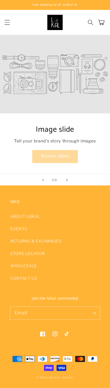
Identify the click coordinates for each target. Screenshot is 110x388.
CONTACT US (23, 278)
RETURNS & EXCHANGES (36, 241)
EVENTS (18, 228)
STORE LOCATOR (27, 253)
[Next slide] (66, 179)
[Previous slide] (43, 179)
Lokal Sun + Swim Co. (60, 377)
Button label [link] (55, 155)
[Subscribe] (93, 313)
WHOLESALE (23, 265)
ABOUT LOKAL (25, 216)
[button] (7, 22)
